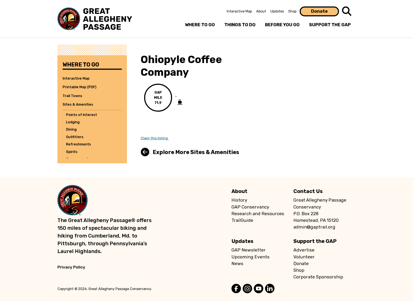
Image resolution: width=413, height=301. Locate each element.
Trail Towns (72, 96)
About (261, 11)
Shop (292, 11)
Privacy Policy (71, 267)
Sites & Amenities (78, 104)
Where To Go (200, 24)
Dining (71, 129)
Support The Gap (330, 24)
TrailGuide (242, 220)
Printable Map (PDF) (79, 87)
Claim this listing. (155, 138)
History (239, 200)
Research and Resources (257, 213)
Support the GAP (315, 241)
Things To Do (240, 24)
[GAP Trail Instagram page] (247, 289)
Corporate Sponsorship (318, 276)
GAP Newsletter (248, 250)
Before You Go (282, 24)
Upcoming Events (250, 256)
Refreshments (78, 144)
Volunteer (304, 256)
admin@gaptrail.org (314, 227)
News (237, 263)
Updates (277, 11)
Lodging (73, 122)
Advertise (303, 250)
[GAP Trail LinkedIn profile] (269, 289)
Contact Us (308, 191)
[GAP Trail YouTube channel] (258, 289)
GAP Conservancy (250, 207)
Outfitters (74, 137)
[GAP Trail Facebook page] (236, 289)
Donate (319, 11)
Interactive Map (239, 11)
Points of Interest (81, 115)
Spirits (71, 152)
